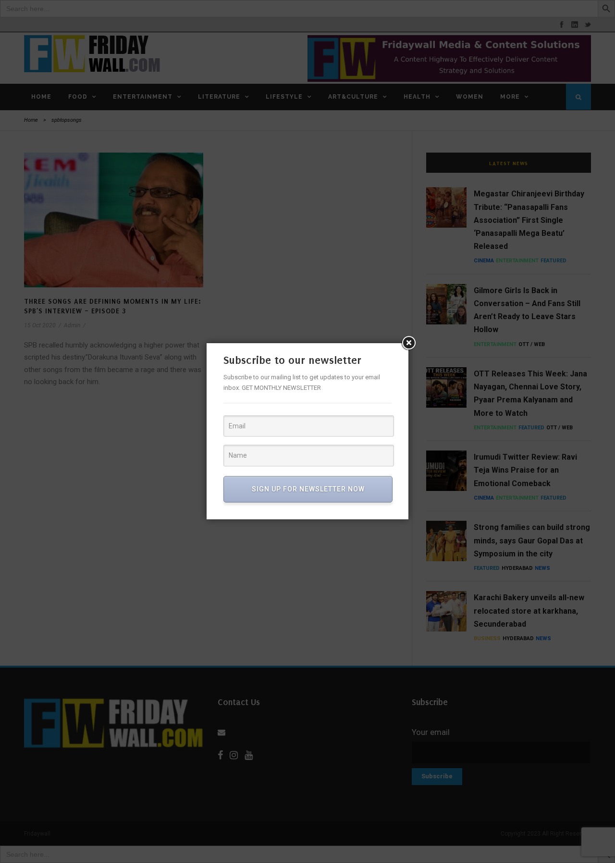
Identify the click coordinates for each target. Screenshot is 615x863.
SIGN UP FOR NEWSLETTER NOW (308, 489)
